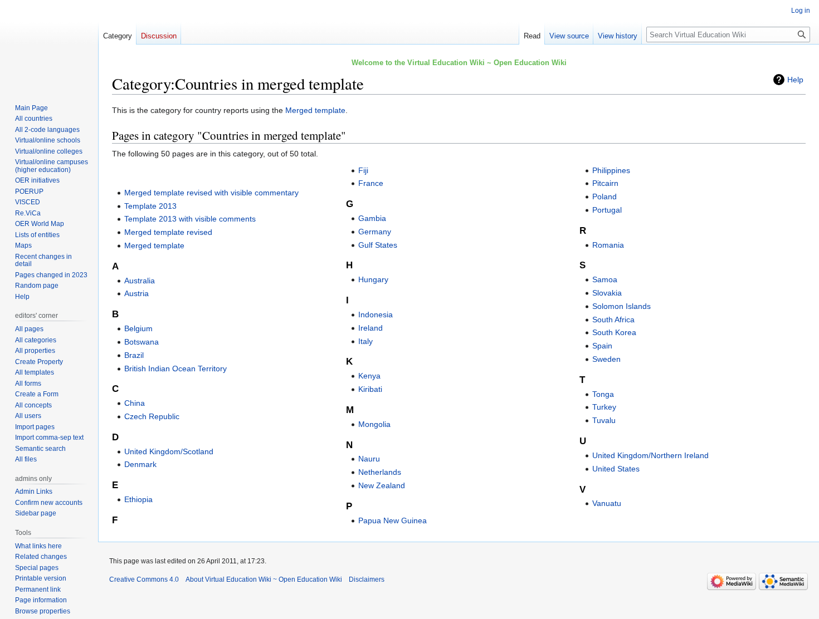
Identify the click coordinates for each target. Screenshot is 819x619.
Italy (365, 341)
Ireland (370, 327)
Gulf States (377, 244)
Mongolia (374, 424)
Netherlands (379, 472)
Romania (608, 244)
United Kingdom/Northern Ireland (650, 455)
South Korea (614, 332)
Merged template (315, 110)
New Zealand (381, 485)
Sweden (606, 359)
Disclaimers (366, 579)
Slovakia (607, 292)
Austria (136, 293)
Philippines (611, 170)
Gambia (372, 218)
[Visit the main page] (49, 44)
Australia (139, 280)
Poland (604, 196)
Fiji (363, 170)
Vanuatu (606, 503)
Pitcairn (605, 183)
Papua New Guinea (392, 520)
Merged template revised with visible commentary (211, 192)
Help (795, 79)
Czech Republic (151, 416)
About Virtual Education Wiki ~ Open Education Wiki (264, 579)
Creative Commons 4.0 (144, 579)
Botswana (141, 341)
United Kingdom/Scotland (168, 451)
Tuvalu (604, 420)
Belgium (138, 328)
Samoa (604, 279)
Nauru (369, 458)
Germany (374, 231)
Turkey (604, 406)
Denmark (140, 464)
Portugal (607, 209)
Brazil (134, 355)
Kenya (369, 375)
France (370, 183)
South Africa (613, 319)
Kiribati (370, 389)
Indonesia (375, 314)
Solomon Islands (621, 306)
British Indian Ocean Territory (175, 368)
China (134, 403)
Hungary (373, 279)
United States (616, 468)
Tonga (603, 394)
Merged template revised (168, 232)
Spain (602, 345)
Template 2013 (150, 206)
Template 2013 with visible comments (190, 218)
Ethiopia (138, 499)
